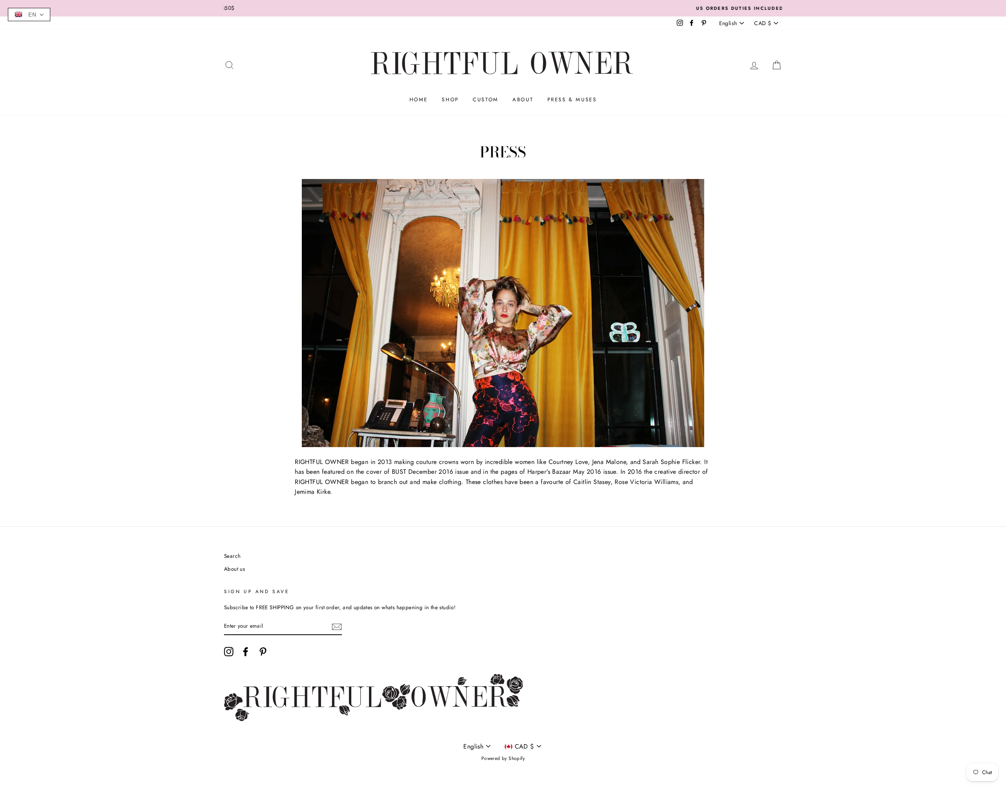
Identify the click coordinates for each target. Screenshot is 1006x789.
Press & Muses (572, 99)
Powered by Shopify (503, 758)
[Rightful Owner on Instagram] (228, 651)
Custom (486, 99)
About (522, 99)
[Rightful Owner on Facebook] (245, 651)
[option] (503, 8)
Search (232, 556)
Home (418, 99)
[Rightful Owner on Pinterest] (263, 651)
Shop (450, 99)
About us (234, 569)
